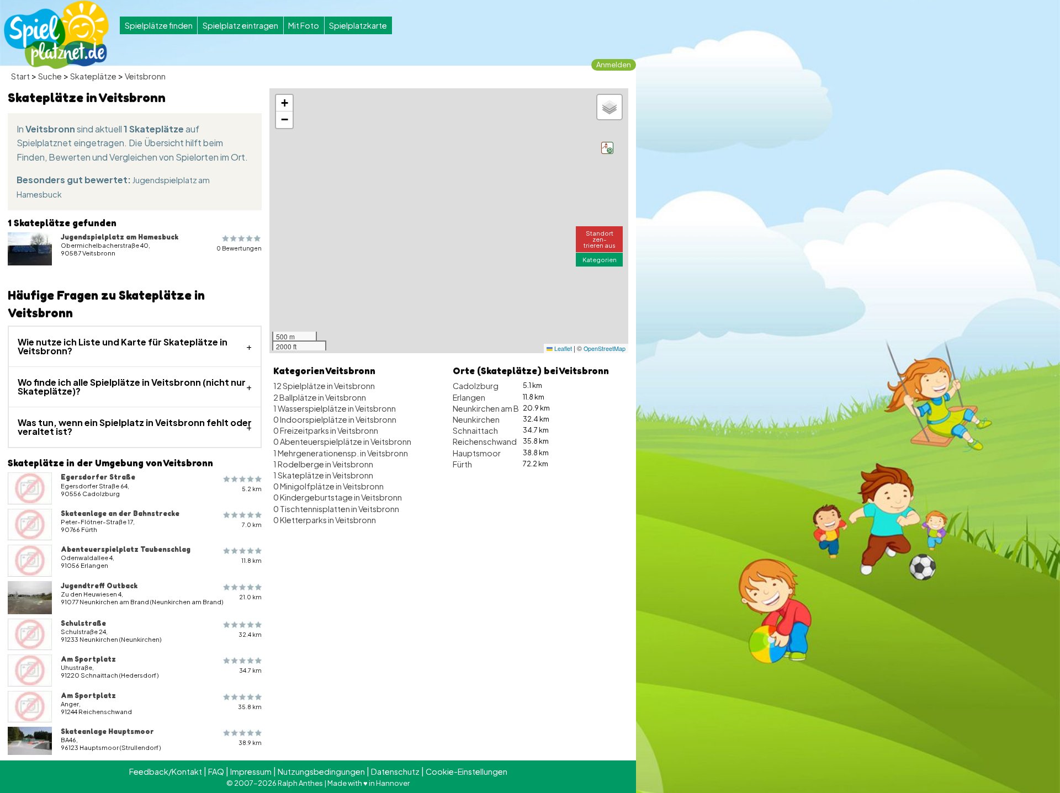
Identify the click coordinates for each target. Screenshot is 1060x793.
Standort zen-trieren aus (600, 239)
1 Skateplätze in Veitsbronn (323, 475)
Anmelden (613, 64)
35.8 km (250, 706)
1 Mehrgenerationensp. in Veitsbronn (340, 453)
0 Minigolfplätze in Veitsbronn (328, 486)
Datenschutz (395, 771)
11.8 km (251, 560)
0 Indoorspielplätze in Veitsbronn (334, 419)
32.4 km (250, 634)
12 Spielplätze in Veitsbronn (324, 386)
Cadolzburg (476, 386)
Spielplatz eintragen (240, 25)
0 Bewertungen (239, 248)
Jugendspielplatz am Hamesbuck (119, 236)
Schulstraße (83, 623)
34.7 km (250, 670)
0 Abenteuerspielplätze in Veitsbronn (342, 441)
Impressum (251, 771)
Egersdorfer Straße (98, 476)
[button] (607, 148)
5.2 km (252, 488)
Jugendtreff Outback (99, 585)
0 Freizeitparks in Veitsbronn (325, 430)
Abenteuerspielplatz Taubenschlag (125, 549)
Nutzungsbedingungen (321, 771)
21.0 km (250, 596)
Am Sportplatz (88, 658)
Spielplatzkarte (358, 25)
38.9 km (250, 742)
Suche (50, 76)
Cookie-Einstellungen (466, 771)
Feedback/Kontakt (165, 771)
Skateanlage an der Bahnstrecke (120, 513)
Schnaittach (475, 430)
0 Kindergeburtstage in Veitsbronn (337, 497)
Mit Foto (303, 25)
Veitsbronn (145, 76)
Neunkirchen (476, 419)
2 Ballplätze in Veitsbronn (319, 397)
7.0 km (252, 524)
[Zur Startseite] (56, 35)
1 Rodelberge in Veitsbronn (323, 464)
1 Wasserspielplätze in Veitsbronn (334, 408)
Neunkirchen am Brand (494, 408)
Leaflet (562, 348)
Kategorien (599, 259)
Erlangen (469, 397)
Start (20, 76)
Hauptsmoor (477, 453)
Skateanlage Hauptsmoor (107, 731)
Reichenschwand (485, 441)
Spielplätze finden (159, 25)
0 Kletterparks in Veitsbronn (324, 520)
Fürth (462, 464)
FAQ (216, 771)
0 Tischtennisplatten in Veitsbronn (336, 509)
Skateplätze (93, 76)
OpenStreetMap (605, 348)
